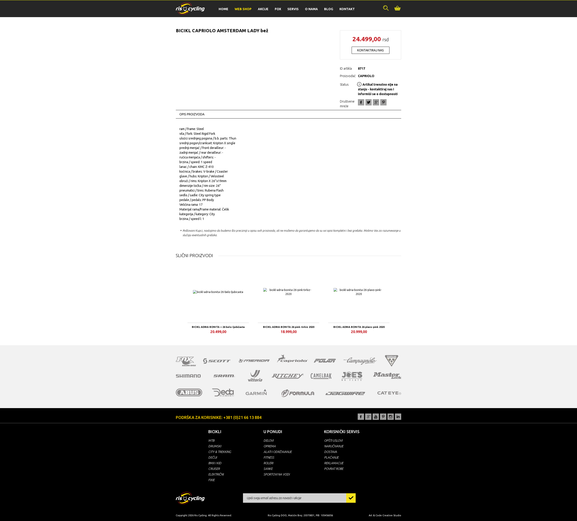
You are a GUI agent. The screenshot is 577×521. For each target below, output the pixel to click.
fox (186, 361)
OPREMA (269, 446)
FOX (278, 9)
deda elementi (223, 392)
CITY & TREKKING (219, 452)
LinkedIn (398, 417)
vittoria (255, 376)
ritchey (287, 376)
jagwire (345, 393)
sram (224, 375)
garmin (256, 392)
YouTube (376, 417)
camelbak (321, 376)
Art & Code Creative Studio (385, 515)
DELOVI (268, 440)
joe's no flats (351, 376)
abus (189, 392)
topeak (391, 361)
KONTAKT (347, 9)
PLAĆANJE (331, 457)
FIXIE (211, 480)
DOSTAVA (330, 452)
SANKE (267, 469)
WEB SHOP (243, 9)
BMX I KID (214, 463)
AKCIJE (263, 9)
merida (254, 360)
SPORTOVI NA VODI (276, 474)
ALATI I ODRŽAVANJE (277, 452)
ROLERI (268, 463)
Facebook (361, 102)
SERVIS (293, 9)
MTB (211, 440)
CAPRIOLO (366, 76)
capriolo (292, 359)
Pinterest (383, 417)
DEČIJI (212, 457)
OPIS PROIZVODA (191, 114)
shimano (188, 376)
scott (217, 361)
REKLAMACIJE (333, 463)
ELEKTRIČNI (216, 474)
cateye (389, 393)
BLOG (328, 9)
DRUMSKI (214, 446)
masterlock (387, 375)
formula (297, 393)
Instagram (390, 417)
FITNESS (268, 457)
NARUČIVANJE (333, 446)
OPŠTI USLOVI (333, 440)
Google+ (376, 102)
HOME (223, 9)
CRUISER (214, 469)
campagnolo (360, 361)
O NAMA (311, 9)
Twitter (368, 102)
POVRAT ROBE (333, 469)
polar (325, 360)
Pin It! (383, 102)
